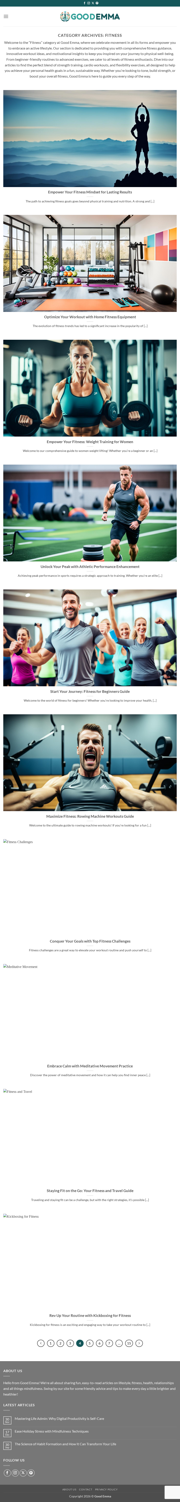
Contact (85, 1489)
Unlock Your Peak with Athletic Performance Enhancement (90, 566)
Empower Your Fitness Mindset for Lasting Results (90, 192)
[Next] (139, 1343)
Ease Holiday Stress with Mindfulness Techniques (52, 1431)
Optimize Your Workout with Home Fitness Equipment (90, 317)
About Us (69, 1489)
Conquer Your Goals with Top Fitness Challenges (90, 941)
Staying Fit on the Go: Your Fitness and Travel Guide (90, 1191)
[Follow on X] (93, 3)
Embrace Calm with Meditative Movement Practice (90, 1066)
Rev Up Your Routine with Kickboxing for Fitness (90, 1315)
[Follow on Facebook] (84, 3)
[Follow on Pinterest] (97, 3)
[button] (6, 16)
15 (129, 1343)
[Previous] (41, 1343)
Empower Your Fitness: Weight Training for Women (90, 442)
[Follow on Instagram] (88, 3)
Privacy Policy (106, 1489)
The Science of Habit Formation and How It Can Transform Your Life (65, 1444)
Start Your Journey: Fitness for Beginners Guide (90, 691)
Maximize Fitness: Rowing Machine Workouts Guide (90, 816)
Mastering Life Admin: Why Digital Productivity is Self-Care (59, 1418)
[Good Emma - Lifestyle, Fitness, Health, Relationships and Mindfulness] (90, 16)
